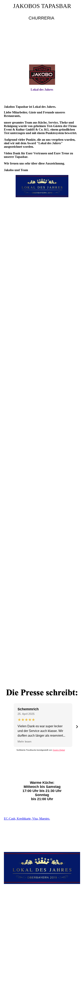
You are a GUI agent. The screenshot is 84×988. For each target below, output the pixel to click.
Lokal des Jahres (42, 89)
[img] (42, 46)
